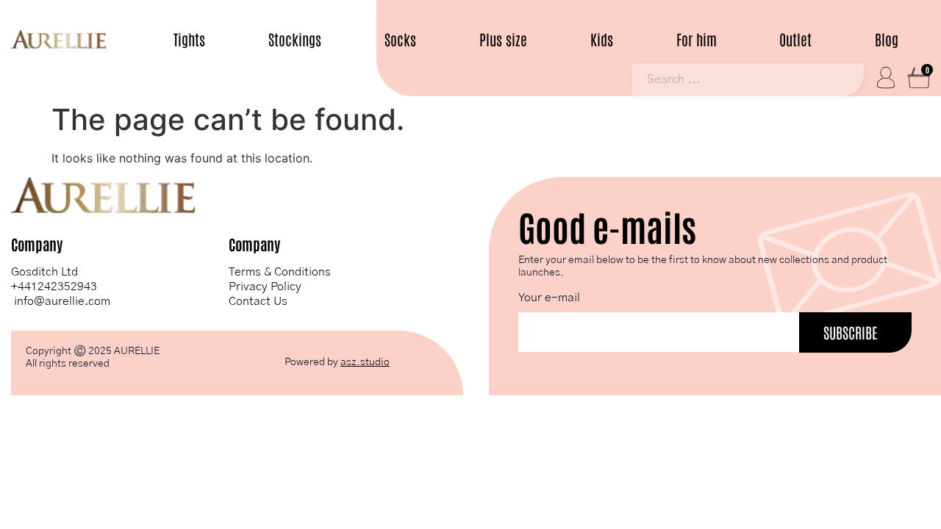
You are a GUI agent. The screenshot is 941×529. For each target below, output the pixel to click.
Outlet (795, 39)
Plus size (503, 39)
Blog (886, 39)
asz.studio (365, 362)
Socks (400, 39)
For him (696, 39)
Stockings (294, 39)
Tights (189, 39)
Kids (601, 39)
